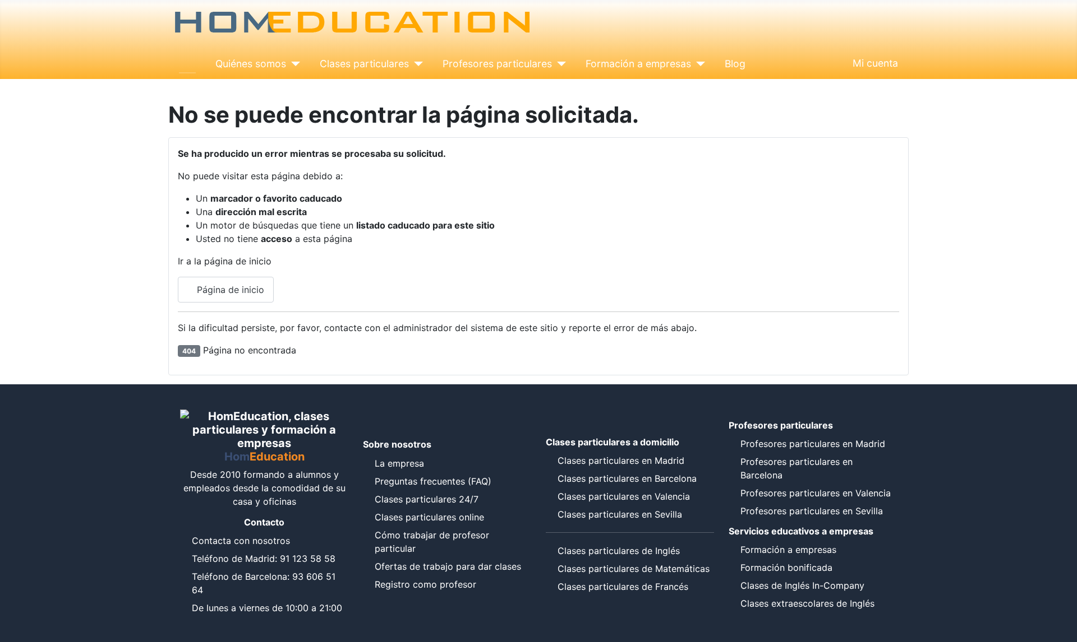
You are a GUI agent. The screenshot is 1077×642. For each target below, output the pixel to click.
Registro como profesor (425, 584)
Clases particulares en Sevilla (620, 514)
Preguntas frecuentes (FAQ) (433, 481)
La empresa (399, 463)
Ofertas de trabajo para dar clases (448, 566)
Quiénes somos (250, 63)
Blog (735, 63)
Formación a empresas (638, 63)
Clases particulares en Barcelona (627, 478)
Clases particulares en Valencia (624, 496)
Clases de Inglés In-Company (802, 585)
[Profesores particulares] (559, 63)
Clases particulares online (429, 517)
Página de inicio (229, 289)
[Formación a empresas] (698, 63)
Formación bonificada (786, 567)
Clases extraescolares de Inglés (807, 603)
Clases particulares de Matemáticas (634, 568)
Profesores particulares (497, 63)
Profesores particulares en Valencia (815, 493)
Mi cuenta (875, 63)
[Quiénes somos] (293, 63)
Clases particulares (364, 63)
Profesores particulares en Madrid (812, 443)
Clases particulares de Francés (623, 586)
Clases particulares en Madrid (621, 460)
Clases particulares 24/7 (426, 499)
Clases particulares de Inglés (619, 550)
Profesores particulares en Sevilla (811, 511)
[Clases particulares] (416, 63)
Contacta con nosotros (241, 540)
